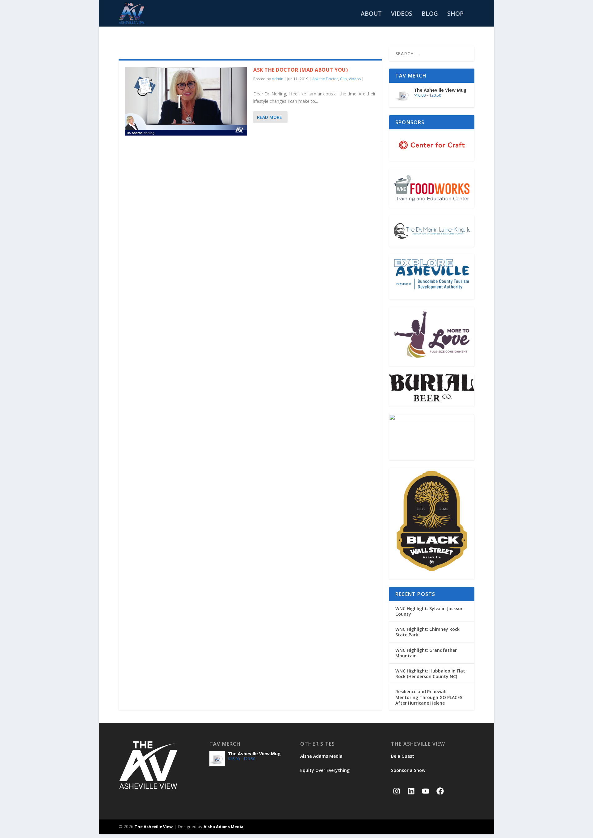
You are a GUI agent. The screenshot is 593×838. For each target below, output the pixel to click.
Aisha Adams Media (321, 756)
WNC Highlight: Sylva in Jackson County (429, 611)
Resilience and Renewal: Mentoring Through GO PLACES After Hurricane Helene (428, 697)
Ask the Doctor (325, 79)
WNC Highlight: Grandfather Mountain (426, 653)
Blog (430, 14)
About (371, 14)
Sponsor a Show (408, 770)
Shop (455, 14)
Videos (401, 14)
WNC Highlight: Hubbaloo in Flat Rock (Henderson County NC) (430, 673)
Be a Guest (402, 756)
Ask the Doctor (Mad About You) (300, 69)
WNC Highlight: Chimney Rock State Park (427, 632)
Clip (343, 79)
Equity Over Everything (325, 770)
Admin (277, 79)
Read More (269, 117)
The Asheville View (154, 826)
